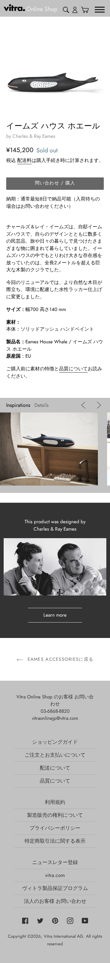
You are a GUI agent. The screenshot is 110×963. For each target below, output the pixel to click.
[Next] (97, 405)
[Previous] (84, 405)
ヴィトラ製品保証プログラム (55, 888)
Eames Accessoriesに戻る (59, 659)
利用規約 (55, 802)
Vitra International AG (63, 936)
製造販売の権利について (55, 815)
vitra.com (55, 875)
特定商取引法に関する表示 (55, 841)
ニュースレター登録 (55, 862)
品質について (73, 368)
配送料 (24, 160)
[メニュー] (99, 9)
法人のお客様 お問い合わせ (55, 901)
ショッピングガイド (55, 742)
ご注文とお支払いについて (55, 755)
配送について (55, 768)
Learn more (55, 615)
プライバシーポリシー (55, 828)
